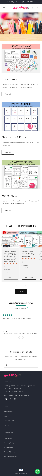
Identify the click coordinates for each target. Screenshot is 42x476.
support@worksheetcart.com (19, 395)
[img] (21, 305)
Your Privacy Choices (11, 456)
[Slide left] (16, 286)
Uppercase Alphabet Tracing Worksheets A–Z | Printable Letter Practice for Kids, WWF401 (28, 254)
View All (8, 94)
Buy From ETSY (9, 421)
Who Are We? (8, 411)
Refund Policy (8, 438)
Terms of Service (9, 452)
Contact (6, 416)
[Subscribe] (35, 365)
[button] (4, 8)
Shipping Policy (9, 443)
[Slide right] (25, 286)
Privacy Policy (8, 447)
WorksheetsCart (23, 473)
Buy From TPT (8, 425)
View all (21, 291)
